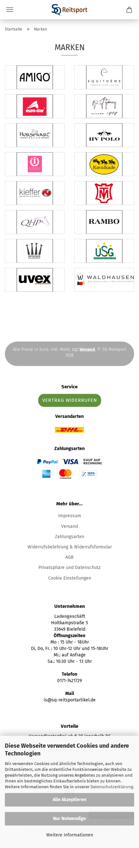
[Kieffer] (35, 193)
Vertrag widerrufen (69, 400)
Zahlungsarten (69, 536)
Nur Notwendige (69, 818)
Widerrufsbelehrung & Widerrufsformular (69, 547)
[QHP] (35, 222)
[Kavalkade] (104, 164)
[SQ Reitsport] (69, 9)
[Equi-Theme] (104, 77)
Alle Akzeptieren (69, 799)
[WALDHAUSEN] (104, 280)
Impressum (69, 516)
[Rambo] (104, 222)
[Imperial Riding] (35, 164)
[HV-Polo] (104, 135)
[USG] (104, 251)
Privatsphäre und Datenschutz (69, 567)
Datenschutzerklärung (112, 786)
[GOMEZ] (104, 106)
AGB (69, 557)
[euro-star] (35, 106)
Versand (69, 526)
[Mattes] (104, 193)
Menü (9, 9)
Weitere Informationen (69, 835)
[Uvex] (35, 280)
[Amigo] (35, 77)
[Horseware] (35, 135)
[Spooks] (35, 251)
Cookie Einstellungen (69, 578)
